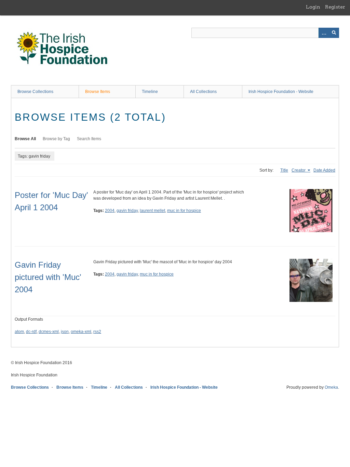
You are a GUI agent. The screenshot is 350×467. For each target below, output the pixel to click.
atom (19, 331)
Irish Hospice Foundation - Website (280, 91)
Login (313, 7)
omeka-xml (81, 331)
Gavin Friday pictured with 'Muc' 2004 (48, 277)
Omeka (331, 387)
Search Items (89, 138)
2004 (110, 210)
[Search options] (324, 33)
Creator (299, 170)
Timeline (150, 91)
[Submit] (334, 33)
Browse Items (97, 91)
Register (335, 7)
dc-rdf (31, 331)
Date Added (324, 170)
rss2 (97, 331)
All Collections (203, 91)
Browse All (25, 138)
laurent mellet (152, 210)
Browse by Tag (56, 138)
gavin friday (127, 210)
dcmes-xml (49, 331)
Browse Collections (35, 91)
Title (284, 170)
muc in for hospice (184, 210)
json (65, 331)
